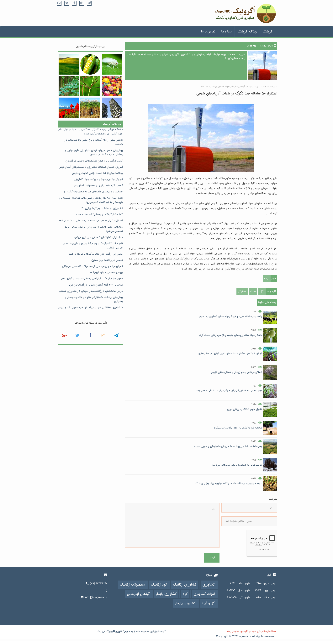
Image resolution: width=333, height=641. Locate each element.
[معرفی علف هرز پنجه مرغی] (90, 86)
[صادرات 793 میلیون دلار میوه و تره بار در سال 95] (112, 86)
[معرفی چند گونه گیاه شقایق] (69, 108)
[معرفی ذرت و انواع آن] (90, 64)
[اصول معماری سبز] (112, 108)
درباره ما (226, 31)
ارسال (212, 558)
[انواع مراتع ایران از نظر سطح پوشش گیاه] (69, 64)
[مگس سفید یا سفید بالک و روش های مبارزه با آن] (112, 64)
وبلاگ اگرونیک (247, 31)
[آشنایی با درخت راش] (69, 86)
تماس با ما (208, 31)
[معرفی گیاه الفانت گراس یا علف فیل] (90, 108)
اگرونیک (268, 31)
